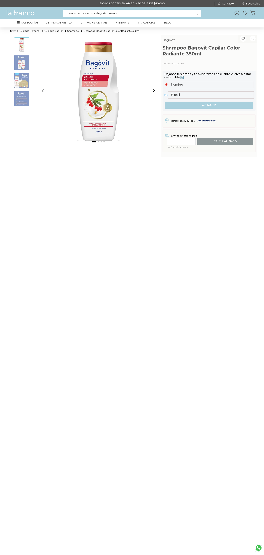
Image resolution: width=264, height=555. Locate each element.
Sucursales (253, 3)
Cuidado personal (29, 31)
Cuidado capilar (53, 31)
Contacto (228, 3)
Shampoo (73, 31)
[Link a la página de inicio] (13, 31)
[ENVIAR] (209, 105)
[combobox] (132, 13)
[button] (253, 38)
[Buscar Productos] (197, 13)
